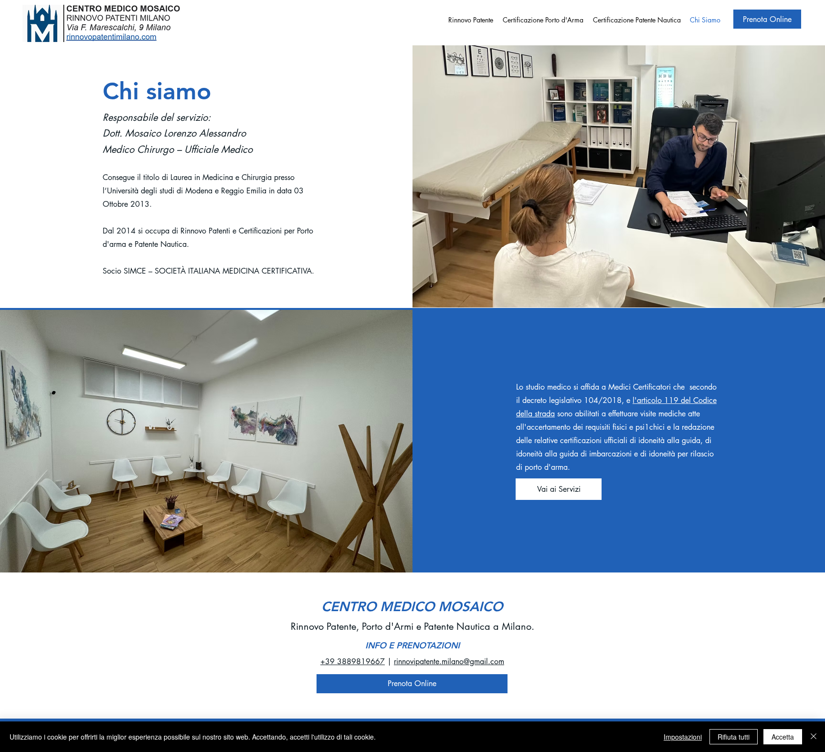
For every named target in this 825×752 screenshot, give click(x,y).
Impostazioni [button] (683, 736)
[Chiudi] (813, 736)
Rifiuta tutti (734, 736)
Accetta (783, 736)
